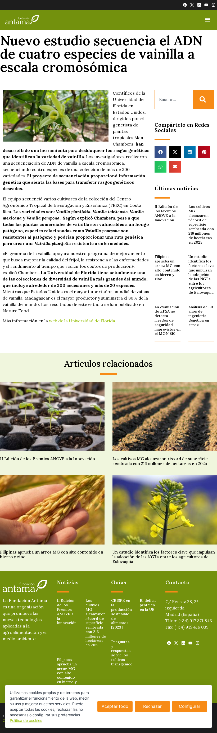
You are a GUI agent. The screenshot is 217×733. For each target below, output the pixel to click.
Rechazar (152, 706)
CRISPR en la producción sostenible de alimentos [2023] (121, 614)
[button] (207, 19)
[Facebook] (184, 4)
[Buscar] (203, 99)
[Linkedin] (199, 4)
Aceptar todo (115, 706)
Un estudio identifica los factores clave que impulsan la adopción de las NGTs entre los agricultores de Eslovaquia (201, 274)
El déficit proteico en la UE (148, 605)
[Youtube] (206, 4)
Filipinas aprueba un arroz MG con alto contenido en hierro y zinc (167, 267)
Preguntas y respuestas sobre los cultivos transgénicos (122, 652)
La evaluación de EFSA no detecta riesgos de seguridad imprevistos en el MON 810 (167, 320)
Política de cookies (26, 720)
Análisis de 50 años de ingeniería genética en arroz (200, 316)
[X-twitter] (192, 4)
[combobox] (173, 99)
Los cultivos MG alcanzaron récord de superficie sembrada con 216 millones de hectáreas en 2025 (201, 224)
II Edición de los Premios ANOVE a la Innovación (166, 213)
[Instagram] (213, 4)
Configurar (189, 706)
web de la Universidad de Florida (82, 320)
